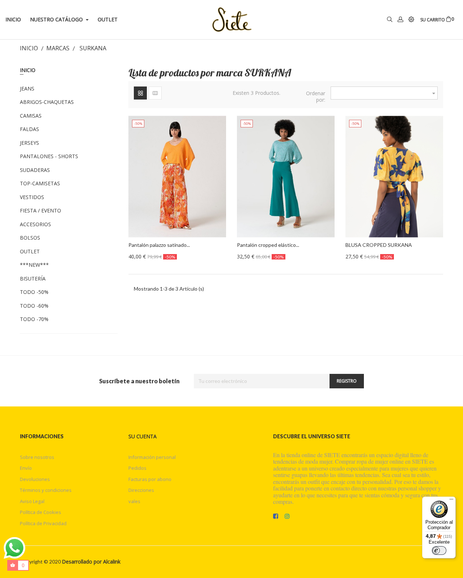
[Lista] (155, 93)
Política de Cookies (40, 512)
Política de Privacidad (43, 523)
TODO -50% (34, 292)
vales (134, 501)
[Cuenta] (400, 19)
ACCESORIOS (35, 224)
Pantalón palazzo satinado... (159, 245)
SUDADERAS (35, 170)
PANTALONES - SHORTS (49, 156)
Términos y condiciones (46, 490)
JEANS (27, 88)
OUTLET (30, 251)
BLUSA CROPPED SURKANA (378, 245)
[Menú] (451, 501)
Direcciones (141, 490)
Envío (26, 468)
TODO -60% (34, 306)
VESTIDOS (32, 197)
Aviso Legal (32, 501)
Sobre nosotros (37, 457)
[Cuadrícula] (140, 93)
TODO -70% (34, 319)
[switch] (439, 550)
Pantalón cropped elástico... (268, 245)
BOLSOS (30, 238)
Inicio (27, 70)
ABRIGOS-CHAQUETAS (47, 102)
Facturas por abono (149, 479)
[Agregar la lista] (210, 264)
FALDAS (29, 129)
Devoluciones (35, 479)
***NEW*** (34, 265)
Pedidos (137, 468)
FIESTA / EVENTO (40, 210)
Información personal (152, 457)
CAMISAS (31, 116)
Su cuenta (142, 436)
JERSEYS (29, 143)
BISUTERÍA (33, 278)
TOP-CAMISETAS (40, 183)
